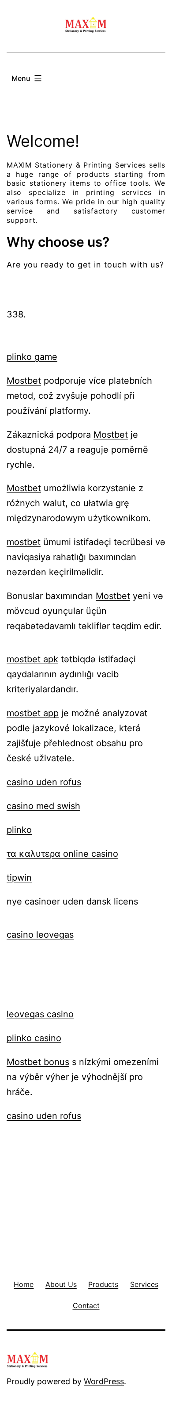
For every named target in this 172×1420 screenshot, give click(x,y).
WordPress (104, 1381)
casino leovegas (40, 934)
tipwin (19, 877)
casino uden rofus (44, 782)
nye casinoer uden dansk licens (72, 901)
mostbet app (33, 713)
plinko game (32, 356)
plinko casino (34, 1038)
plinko (19, 830)
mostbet (24, 542)
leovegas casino (40, 1014)
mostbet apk (32, 659)
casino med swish (43, 806)
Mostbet (24, 380)
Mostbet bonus (38, 1062)
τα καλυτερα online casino (62, 853)
